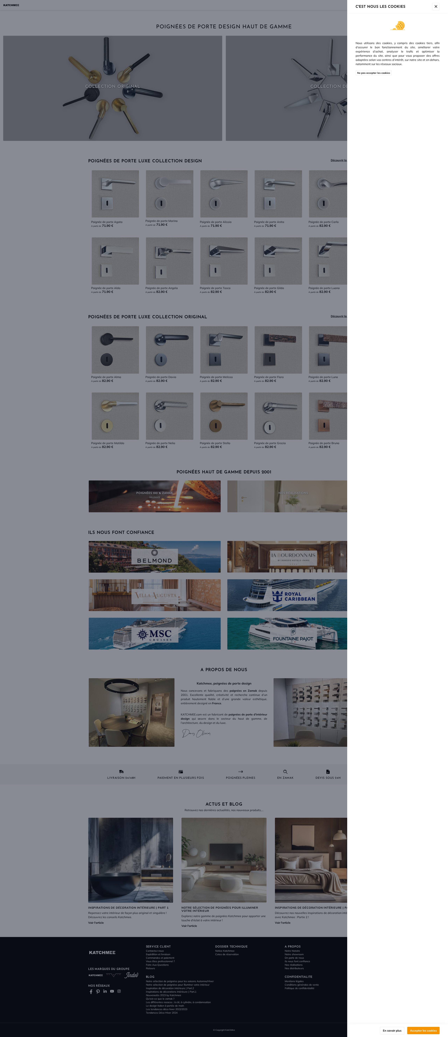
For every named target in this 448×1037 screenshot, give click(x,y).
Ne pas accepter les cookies (373, 72)
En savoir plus (392, 1030)
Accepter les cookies (423, 1030)
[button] (224, 518)
